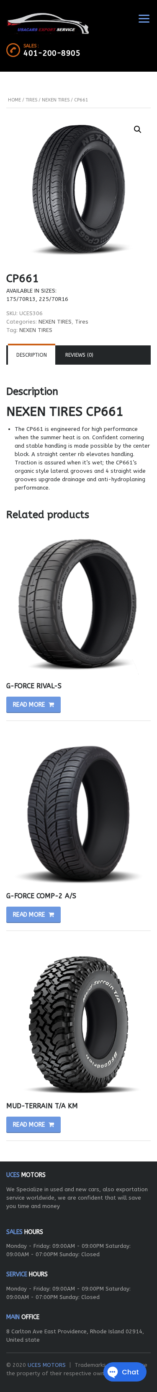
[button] (137, 129)
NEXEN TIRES (55, 100)
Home (14, 100)
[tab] (31, 355)
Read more (29, 704)
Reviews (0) (79, 355)
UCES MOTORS (47, 1365)
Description (31, 355)
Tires (31, 100)
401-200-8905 (51, 53)
